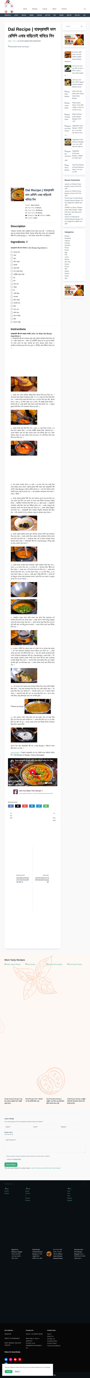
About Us (50, 1336)
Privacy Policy (17, 1159)
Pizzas (67, 266)
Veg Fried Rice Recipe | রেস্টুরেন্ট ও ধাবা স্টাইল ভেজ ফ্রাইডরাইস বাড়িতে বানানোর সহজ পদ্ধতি (55, 1101)
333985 (67, 207)
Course (45, 9)
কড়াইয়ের (36, 397)
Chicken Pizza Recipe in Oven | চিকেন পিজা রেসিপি (73, 186)
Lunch (16, 15)
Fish (54, 15)
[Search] (85, 9)
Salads (67, 271)
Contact (64, 9)
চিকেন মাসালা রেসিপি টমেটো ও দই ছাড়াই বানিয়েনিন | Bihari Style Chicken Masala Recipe (58, 1254)
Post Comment (11, 1164)
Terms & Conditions (53, 1346)
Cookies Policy (52, 1341)
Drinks (67, 250)
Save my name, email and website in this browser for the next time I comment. (28, 1156)
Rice (66, 269)
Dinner (31, 15)
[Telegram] (39, 806)
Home (25, 9)
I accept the (14, 1159)
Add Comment (11, 1140)
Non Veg (77, 15)
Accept (9, 1371)
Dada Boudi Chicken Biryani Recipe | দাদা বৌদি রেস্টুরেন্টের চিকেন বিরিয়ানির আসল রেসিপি (37, 1254)
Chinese (67, 243)
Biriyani (69, 15)
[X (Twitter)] (11, 11)
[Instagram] (11, 6)
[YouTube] (6, 11)
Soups (67, 276)
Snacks (24, 15)
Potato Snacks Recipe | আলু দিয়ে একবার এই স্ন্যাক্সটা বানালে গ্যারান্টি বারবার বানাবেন (13, 1101)
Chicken (39, 15)
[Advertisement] (32, 363)
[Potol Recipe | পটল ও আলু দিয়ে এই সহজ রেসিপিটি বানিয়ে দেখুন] (34, 1029)
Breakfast (8, 15)
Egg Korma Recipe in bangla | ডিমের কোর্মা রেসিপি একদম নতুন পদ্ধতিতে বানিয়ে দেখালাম (17, 1254)
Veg (84, 15)
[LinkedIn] (32, 806)
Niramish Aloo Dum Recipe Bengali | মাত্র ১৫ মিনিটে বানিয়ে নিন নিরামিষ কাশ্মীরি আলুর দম (79, 1254)
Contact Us (51, 1339)
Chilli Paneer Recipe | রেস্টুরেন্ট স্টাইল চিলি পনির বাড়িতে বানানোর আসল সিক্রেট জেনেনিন (76, 1101)
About (54, 9)
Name (8, 1127)
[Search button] (81, 26)
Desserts (67, 245)
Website (63, 1127)
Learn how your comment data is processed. (46, 1168)
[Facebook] (6, 6)
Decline (17, 1371)
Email (35, 1127)
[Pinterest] (25, 806)
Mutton (47, 15)
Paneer (61, 15)
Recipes (34, 9)
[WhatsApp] (46, 806)
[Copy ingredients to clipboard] (27, 242)
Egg (66, 252)
